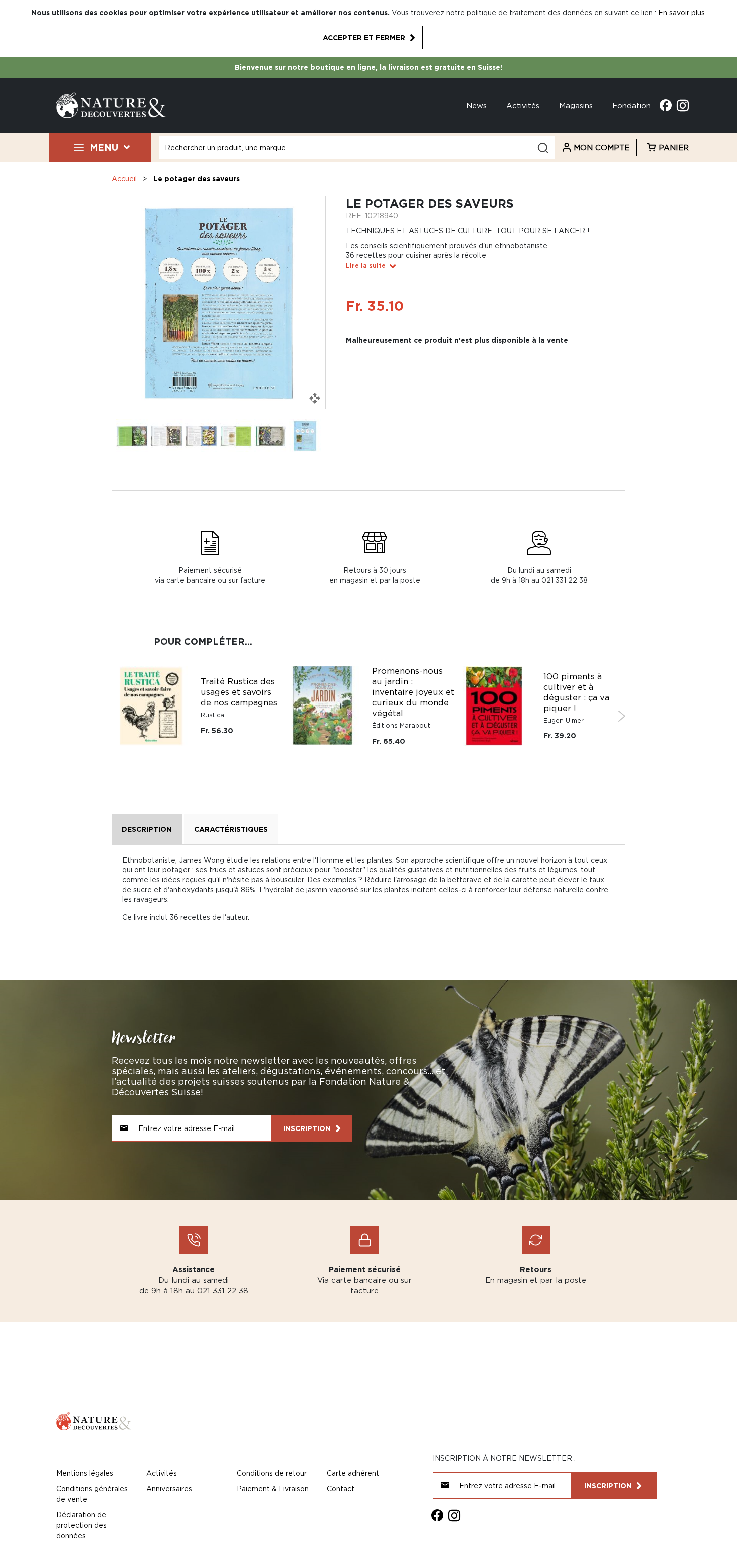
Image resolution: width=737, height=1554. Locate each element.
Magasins (576, 105)
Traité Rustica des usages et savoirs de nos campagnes (239, 692)
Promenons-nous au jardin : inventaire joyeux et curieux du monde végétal (413, 692)
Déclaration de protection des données (81, 1525)
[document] (368, 28)
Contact (340, 1488)
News (476, 105)
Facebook (666, 105)
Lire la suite (366, 265)
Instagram (683, 105)
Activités (522, 105)
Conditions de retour (272, 1473)
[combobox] (357, 147)
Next (621, 716)
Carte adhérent (353, 1473)
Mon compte (601, 147)
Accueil (124, 178)
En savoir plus (681, 12)
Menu (104, 147)
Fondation (631, 105)
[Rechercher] (542, 148)
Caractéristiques (231, 829)
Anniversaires (169, 1488)
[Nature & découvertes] (111, 104)
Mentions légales (84, 1473)
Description (147, 829)
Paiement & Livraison (273, 1488)
